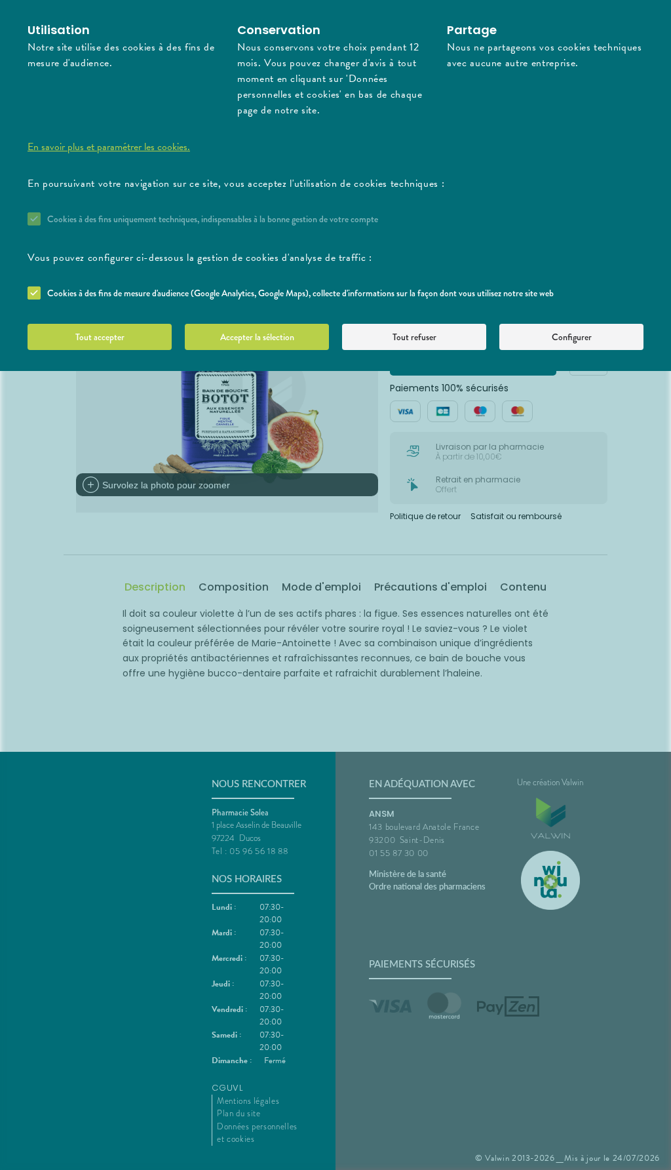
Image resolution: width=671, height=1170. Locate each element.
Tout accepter (100, 336)
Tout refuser (414, 336)
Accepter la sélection (257, 336)
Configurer (572, 336)
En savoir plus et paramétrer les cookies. (109, 147)
